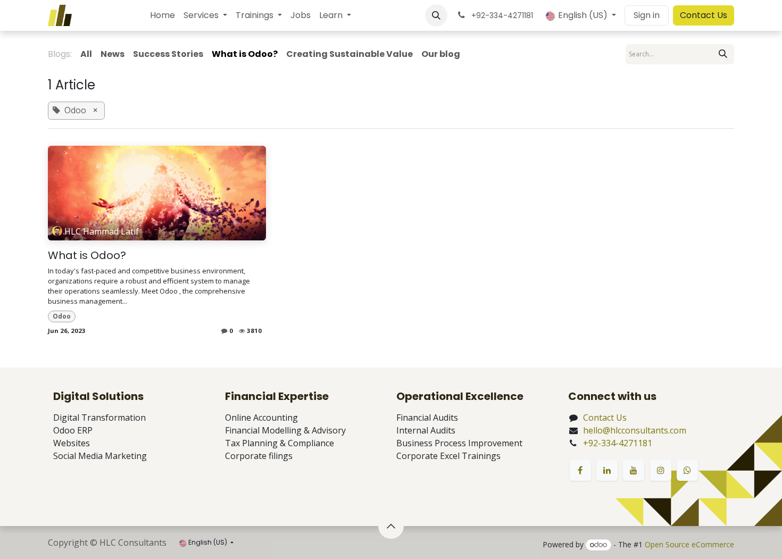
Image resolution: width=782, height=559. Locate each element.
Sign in (647, 15)
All (86, 54)
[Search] (723, 54)
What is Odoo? (87, 255)
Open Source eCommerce (689, 544)
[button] (436, 15)
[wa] (687, 470)
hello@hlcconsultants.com (634, 430)
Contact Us (703, 15)
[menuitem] (162, 15)
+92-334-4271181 (617, 443)
